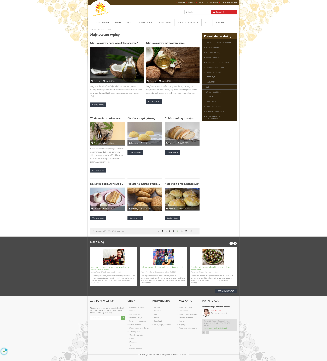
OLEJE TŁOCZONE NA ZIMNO (218, 43)
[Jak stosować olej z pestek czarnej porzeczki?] (163, 256)
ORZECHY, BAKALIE (214, 72)
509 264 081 (216, 311)
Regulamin (158, 321)
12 (186, 231)
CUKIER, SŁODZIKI (213, 92)
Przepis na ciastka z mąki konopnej (142, 183)
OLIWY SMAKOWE (213, 107)
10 (177, 231)
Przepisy (97, 81)
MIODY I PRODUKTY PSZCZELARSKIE (214, 117)
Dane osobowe (185, 307)
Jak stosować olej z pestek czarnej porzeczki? (162, 267)
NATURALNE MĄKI (213, 52)
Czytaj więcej (98, 105)
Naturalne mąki (135, 318)
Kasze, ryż (133, 338)
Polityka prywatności (163, 325)
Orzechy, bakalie (136, 335)
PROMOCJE (210, 97)
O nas (156, 318)
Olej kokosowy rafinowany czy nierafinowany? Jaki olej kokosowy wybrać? (172, 43)
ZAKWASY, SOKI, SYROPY (216, 67)
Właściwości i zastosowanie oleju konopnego (107, 118)
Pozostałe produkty (217, 36)
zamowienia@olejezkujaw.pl (215, 328)
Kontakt (157, 307)
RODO (156, 314)
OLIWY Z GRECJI (212, 102)
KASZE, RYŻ (210, 77)
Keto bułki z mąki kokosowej (182, 183)
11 (182, 231)
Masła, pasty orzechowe (139, 328)
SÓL (207, 87)
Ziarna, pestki (134, 314)
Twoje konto (184, 301)
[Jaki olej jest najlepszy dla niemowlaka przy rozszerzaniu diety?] (113, 256)
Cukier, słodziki (135, 349)
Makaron (133, 342)
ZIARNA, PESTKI (212, 48)
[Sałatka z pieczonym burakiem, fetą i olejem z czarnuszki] (213, 256)
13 (190, 231)
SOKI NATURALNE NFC (215, 112)
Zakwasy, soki (135, 331)
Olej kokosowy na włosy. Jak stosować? (114, 43)
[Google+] (207, 332)
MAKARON (210, 82)
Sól (130, 345)
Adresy (182, 321)
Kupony (182, 325)
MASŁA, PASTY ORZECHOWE (217, 62)
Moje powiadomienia (188, 328)
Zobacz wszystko (226, 291)
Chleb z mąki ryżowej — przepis (179, 118)
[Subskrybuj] (123, 318)
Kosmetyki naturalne (137, 321)
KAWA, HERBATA (212, 57)
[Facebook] (203, 332)
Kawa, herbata (135, 325)
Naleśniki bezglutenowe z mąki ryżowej (105, 183)
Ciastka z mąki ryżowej (141, 118)
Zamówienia (184, 311)
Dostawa (157, 311)
